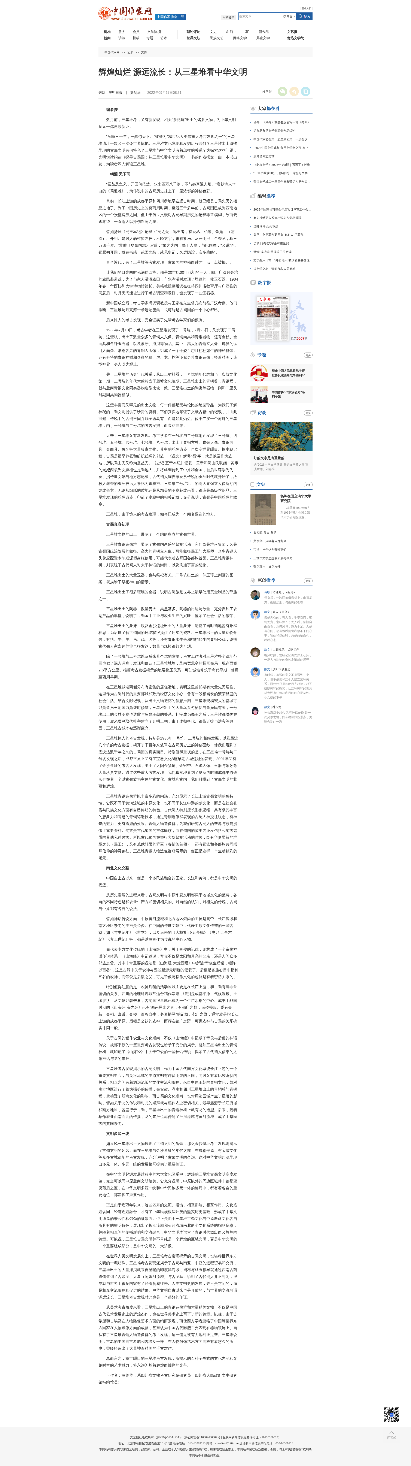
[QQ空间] (294, 91)
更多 (308, 355)
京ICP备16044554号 (169, 1437)
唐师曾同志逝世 (263, 156)
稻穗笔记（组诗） (284, 592)
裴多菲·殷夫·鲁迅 (265, 532)
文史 (213, 32)
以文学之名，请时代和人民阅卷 (274, 268)
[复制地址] (305, 91)
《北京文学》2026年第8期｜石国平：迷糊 (281, 164)
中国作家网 (111, 52)
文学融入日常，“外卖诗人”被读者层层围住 (281, 260)
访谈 (121, 38)
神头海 (277, 707)
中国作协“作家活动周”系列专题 (288, 394)
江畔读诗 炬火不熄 (265, 226)
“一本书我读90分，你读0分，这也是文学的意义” (283, 173)
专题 (149, 38)
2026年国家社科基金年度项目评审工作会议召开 (283, 209)
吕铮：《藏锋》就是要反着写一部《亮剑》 (281, 122)
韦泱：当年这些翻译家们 (269, 549)
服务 (121, 32)
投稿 (136, 38)
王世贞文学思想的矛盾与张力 (272, 558)
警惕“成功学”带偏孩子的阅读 (272, 252)
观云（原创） (281, 612)
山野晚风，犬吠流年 (286, 649)
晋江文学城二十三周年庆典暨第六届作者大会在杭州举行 (283, 181)
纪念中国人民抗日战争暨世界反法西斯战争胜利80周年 (288, 373)
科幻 (229, 32)
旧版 (307, 8)
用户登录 (229, 17)
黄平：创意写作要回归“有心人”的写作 (278, 234)
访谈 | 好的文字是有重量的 (271, 243)
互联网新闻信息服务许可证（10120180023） (252, 1437)
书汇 (246, 32)
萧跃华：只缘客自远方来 (269, 541)
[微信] (282, 91)
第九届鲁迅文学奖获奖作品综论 (274, 130)
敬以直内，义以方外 (266, 566)
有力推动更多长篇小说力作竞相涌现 (277, 218)
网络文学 (240, 38)
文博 (144, 52)
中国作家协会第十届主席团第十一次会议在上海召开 (283, 139)
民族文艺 (216, 38)
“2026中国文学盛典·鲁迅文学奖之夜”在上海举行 (283, 147)
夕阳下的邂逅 (281, 669)
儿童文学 (263, 38)
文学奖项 (154, 32)
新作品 (264, 32)
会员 (136, 32)
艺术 (163, 38)
